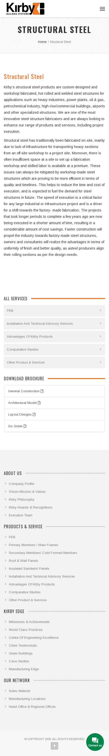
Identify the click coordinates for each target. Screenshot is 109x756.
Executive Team (20, 515)
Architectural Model (23, 403)
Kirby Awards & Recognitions (30, 507)
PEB (10, 311)
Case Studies (19, 661)
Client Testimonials (23, 645)
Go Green (16, 426)
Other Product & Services (26, 362)
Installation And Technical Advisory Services (40, 323)
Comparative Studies (23, 349)
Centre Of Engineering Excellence (34, 637)
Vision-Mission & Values (27, 492)
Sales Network (19, 691)
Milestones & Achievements (29, 622)
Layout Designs (20, 414)
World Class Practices (26, 630)
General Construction (24, 391)
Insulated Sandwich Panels (29, 568)
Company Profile (21, 484)
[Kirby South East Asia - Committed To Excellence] (25, 9)
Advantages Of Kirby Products (30, 336)
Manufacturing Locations (27, 699)
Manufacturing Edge (24, 669)
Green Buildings (21, 653)
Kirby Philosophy (21, 499)
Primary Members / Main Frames (33, 545)
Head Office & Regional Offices (32, 707)
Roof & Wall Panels (23, 561)
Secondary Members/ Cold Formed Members (43, 553)
